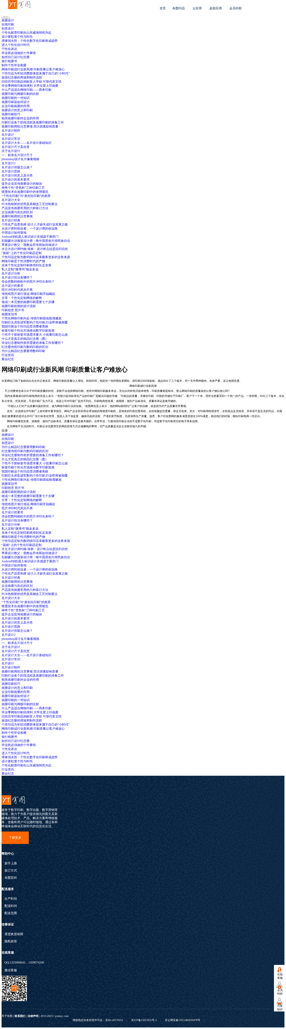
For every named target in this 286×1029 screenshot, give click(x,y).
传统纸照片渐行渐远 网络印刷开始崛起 (28, 293)
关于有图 (7, 1016)
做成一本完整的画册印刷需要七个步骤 (28, 302)
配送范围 (10, 913)
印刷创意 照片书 (13, 310)
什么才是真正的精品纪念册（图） (25, 338)
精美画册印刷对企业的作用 (20, 118)
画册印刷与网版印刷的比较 (20, 93)
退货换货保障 (13, 934)
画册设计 (8, 20)
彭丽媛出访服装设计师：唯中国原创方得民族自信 (36, 240)
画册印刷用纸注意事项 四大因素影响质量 (30, 126)
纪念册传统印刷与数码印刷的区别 (25, 347)
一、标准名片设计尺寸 (17, 155)
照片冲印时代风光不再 (17, 289)
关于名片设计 (11, 151)
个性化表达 (9, 49)
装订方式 (10, 870)
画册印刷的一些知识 (16, 98)
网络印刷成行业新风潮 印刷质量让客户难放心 (33, 69)
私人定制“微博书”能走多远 (20, 269)
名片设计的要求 (12, 285)
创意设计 (8, 28)
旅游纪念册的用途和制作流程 (22, 77)
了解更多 (15, 837)
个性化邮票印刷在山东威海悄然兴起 (26, 32)
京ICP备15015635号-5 (144, 1020)
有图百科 (10, 877)
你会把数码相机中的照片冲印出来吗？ (28, 281)
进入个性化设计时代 (16, 44)
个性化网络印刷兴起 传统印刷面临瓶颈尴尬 (31, 318)
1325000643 (17, 962)
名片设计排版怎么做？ (17, 167)
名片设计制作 (11, 130)
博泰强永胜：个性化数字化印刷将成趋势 (30, 40)
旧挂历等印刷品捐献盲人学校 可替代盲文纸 (31, 81)
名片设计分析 (11, 273)
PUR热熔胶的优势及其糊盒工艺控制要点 (30, 204)
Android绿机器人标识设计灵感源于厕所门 (30, 236)
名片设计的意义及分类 (17, 175)
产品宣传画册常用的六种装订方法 (25, 208)
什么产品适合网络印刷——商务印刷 (26, 89)
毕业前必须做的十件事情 (19, 53)
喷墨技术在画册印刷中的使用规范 (25, 191)
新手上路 (10, 863)
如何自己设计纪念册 (16, 57)
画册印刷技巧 (11, 114)
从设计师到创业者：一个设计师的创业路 (30, 228)
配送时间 (10, 906)
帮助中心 (8, 853)
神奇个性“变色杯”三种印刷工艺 (23, 187)
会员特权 (235, 8)
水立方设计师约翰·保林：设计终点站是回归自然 (35, 249)
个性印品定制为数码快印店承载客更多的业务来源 (36, 257)
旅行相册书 (9, 61)
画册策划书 (9, 314)
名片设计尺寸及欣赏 (16, 146)
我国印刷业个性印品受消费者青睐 (25, 326)
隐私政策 (10, 941)
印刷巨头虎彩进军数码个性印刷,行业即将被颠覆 (35, 322)
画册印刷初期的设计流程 (19, 306)
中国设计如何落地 (14, 232)
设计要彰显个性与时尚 (17, 36)
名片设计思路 (11, 171)
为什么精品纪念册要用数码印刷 (23, 351)
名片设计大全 (11, 200)
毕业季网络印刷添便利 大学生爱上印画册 (30, 85)
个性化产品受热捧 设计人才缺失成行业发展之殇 (35, 224)
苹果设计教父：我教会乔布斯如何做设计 (30, 244)
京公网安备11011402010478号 (182, 1020)
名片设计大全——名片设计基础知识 (26, 142)
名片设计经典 (11, 220)
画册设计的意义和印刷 (17, 110)
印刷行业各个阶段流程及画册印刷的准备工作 (33, 122)
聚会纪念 (8, 359)
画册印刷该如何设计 (16, 102)
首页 (163, 8)
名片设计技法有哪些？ (17, 277)
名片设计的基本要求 (16, 179)
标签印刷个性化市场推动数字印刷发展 (28, 330)
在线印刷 (8, 24)
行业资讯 (8, 355)
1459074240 (36, 962)
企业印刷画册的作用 (16, 106)
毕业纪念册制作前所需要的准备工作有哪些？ (33, 342)
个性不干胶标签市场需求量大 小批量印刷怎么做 (35, 334)
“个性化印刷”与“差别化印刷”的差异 (26, 195)
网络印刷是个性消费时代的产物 (23, 261)
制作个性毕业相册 (14, 65)
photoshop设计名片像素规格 (20, 159)
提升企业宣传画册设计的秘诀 (22, 183)
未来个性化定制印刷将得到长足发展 (26, 265)
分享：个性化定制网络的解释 (22, 298)
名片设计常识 (11, 138)
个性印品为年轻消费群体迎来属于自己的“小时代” (36, 73)
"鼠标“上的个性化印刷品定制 (22, 253)
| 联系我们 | (20, 1016)
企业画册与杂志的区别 (17, 212)
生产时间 (10, 898)
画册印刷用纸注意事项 (17, 216)
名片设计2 (9, 163)
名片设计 (8, 134)
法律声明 (33, 1016)
